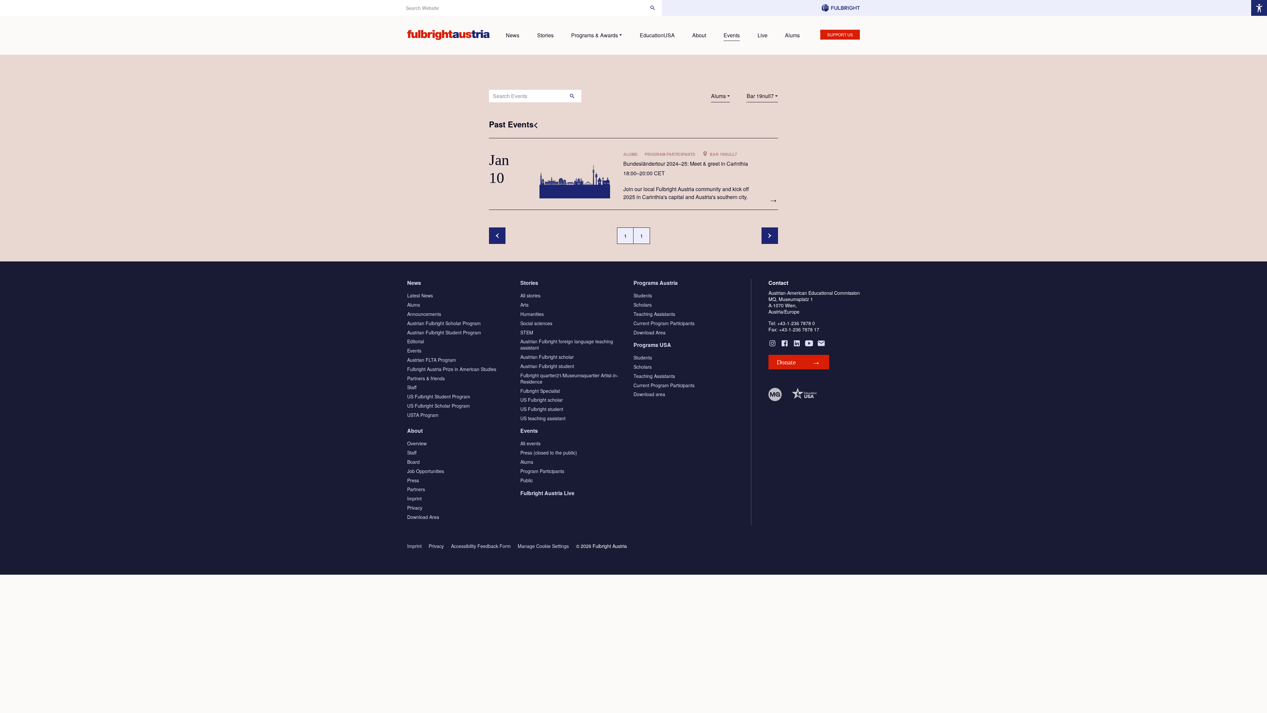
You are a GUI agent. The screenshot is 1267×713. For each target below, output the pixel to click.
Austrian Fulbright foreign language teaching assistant (566, 344)
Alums (792, 35)
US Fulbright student (541, 409)
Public (526, 480)
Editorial (415, 341)
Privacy (414, 507)
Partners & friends (426, 378)
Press (413, 480)
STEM (526, 332)
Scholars (643, 304)
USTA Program (423, 415)
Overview (417, 443)
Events (732, 35)
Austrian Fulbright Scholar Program (444, 323)
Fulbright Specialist (540, 391)
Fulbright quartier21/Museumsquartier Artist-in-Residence (569, 378)
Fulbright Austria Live (547, 493)
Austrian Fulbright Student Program (444, 332)
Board (413, 461)
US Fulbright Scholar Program (438, 405)
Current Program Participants (664, 323)
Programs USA (652, 345)
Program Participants (542, 471)
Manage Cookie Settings (543, 546)
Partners (416, 489)
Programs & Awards (594, 35)
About (699, 35)
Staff (411, 387)
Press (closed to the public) (548, 452)
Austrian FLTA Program (431, 359)
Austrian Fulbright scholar (547, 357)
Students (643, 295)
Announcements (424, 314)
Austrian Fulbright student (547, 366)
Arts (524, 304)
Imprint (414, 498)
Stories (545, 35)
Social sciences (536, 323)
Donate (786, 362)
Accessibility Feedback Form (481, 546)
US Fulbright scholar (541, 399)
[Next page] (770, 235)
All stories (530, 295)
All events (530, 443)
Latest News (420, 295)
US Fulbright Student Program (438, 396)
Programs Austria (656, 283)
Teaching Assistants (654, 314)
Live (762, 35)
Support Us (840, 34)
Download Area (650, 332)
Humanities (532, 314)
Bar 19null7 (760, 96)
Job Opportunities (425, 471)
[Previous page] (497, 235)
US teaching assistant (543, 418)
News (512, 35)
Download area (649, 394)
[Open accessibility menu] (1259, 8)
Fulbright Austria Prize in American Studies (451, 369)
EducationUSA (657, 35)
